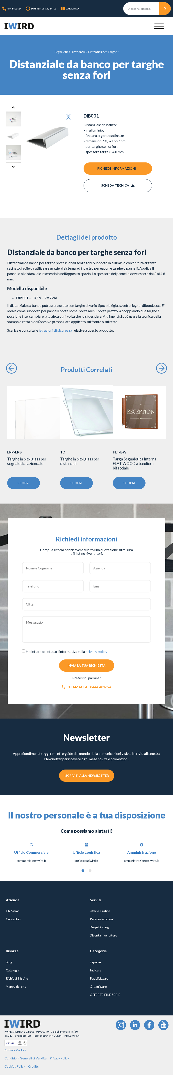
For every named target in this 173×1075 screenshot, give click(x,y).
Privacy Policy (59, 1058)
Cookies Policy (15, 1066)
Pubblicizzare (99, 978)
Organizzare (98, 986)
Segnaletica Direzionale (70, 52)
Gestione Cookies (15, 1050)
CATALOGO (72, 8)
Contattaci (13, 919)
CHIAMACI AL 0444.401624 (88, 687)
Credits (33, 1066)
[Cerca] (165, 8)
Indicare (95, 970)
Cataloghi (12, 970)
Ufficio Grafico (100, 911)
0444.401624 (14, 8)
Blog (9, 962)
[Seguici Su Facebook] (149, 1025)
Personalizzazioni (102, 919)
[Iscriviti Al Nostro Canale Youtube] (163, 1025)
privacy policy (96, 651)
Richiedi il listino (17, 978)
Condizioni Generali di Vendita (26, 1058)
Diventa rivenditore (103, 935)
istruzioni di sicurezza (55, 330)
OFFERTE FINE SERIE (105, 994)
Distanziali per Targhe (102, 52)
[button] (70, 117)
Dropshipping (99, 927)
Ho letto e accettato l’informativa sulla (66, 651)
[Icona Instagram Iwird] (121, 1025)
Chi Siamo (13, 911)
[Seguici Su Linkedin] (135, 1025)
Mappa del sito (16, 986)
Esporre (95, 962)
